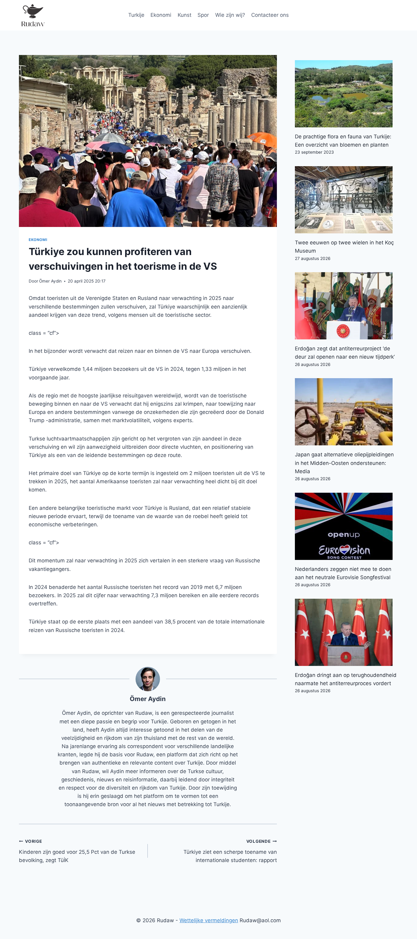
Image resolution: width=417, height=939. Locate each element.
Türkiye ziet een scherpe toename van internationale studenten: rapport (230, 851)
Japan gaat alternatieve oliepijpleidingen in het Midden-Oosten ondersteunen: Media (344, 462)
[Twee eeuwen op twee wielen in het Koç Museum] (346, 199)
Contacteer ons (270, 15)
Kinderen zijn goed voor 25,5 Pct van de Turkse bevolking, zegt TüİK (77, 851)
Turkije (136, 15)
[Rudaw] (32, 15)
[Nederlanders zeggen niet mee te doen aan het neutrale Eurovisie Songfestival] (346, 526)
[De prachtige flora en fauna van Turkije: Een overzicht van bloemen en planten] (346, 93)
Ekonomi (160, 15)
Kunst (184, 15)
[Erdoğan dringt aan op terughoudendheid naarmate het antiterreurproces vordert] (346, 632)
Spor (203, 15)
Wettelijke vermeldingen (208, 920)
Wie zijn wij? (230, 15)
